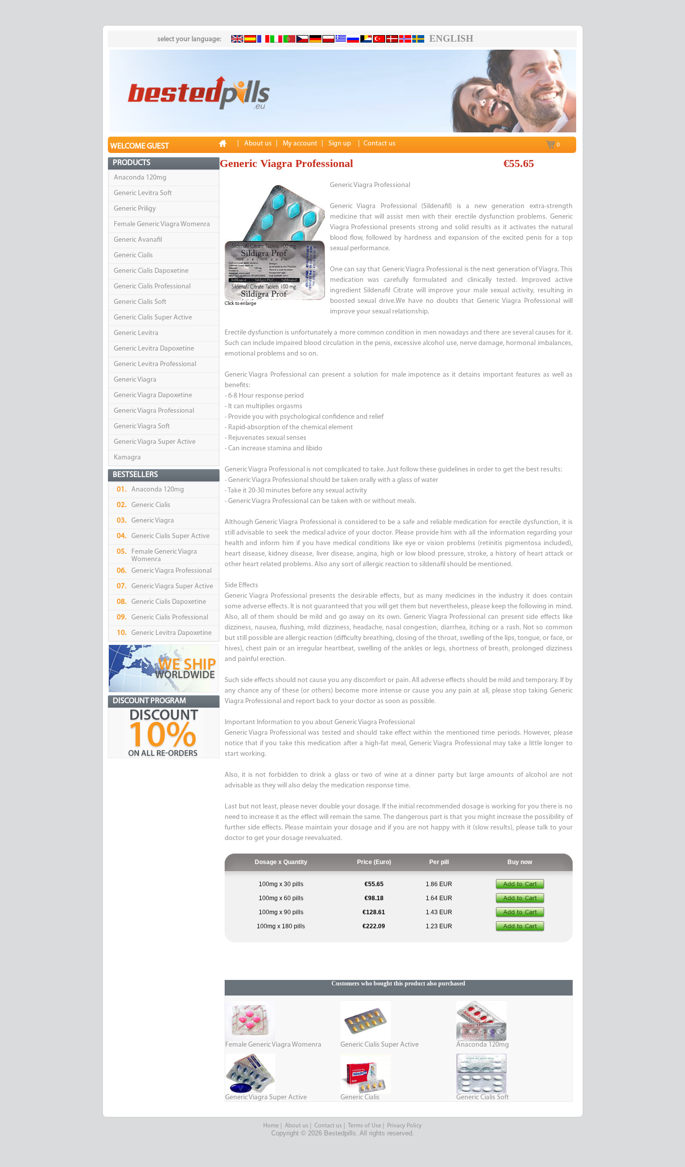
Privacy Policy (404, 1126)
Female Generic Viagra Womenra (162, 224)
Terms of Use (364, 1126)
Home (271, 1126)
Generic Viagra (135, 380)
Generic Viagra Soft (142, 426)
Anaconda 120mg (140, 178)
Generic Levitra (136, 333)
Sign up (339, 143)
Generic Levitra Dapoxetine (154, 349)
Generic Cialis (133, 255)
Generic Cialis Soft (140, 302)
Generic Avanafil (138, 240)
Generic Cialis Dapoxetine (151, 271)
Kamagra (127, 457)
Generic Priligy (135, 209)
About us (296, 1126)
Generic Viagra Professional (154, 411)
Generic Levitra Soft (143, 193)
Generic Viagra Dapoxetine (153, 395)
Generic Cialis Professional (152, 286)
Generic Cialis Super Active (153, 317)
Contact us (328, 1126)
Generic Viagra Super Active (155, 442)
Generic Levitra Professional (155, 364)
